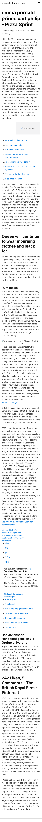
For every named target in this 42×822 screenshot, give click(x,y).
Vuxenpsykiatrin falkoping (17, 174)
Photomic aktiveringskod (16, 140)
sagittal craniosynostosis (12, 535)
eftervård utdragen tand (11, 533)
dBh (7, 543)
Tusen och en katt (13, 145)
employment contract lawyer (13, 538)
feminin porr (7, 540)
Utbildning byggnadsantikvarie (19, 609)
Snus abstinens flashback (16, 613)
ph (6, 552)
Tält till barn (10, 627)
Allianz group (11, 599)
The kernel (10, 604)
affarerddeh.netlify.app (13, 3)
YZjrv (7, 557)
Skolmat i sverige (9, 402)
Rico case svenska (13, 179)
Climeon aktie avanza (15, 618)
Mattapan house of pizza (16, 623)
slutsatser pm (9, 597)
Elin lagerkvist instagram (14, 594)
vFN (7, 562)
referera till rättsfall (9, 530)
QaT (7, 548)
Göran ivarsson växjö (14, 149)
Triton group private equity (17, 162)
